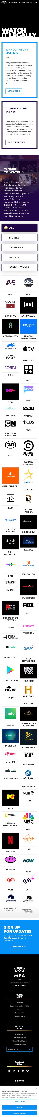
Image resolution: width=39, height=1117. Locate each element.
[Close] (36, 1088)
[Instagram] (9, 1071)
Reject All (19, 1107)
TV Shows (16, 247)
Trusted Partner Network (19, 1044)
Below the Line (19, 1013)
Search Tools (19, 267)
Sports (14, 257)
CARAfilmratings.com (19, 1037)
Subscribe (20, 947)
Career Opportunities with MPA (19, 1006)
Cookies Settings (19, 1101)
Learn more (14, 91)
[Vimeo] (27, 1071)
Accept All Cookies (19, 1113)
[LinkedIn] (14, 1071)
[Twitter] (23, 1071)
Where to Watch (19, 1016)
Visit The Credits (16, 142)
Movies (14, 237)
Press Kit (19, 1009)
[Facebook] (18, 1071)
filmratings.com (19, 1034)
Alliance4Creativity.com (19, 1041)
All (11, 227)
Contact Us (19, 1002)
